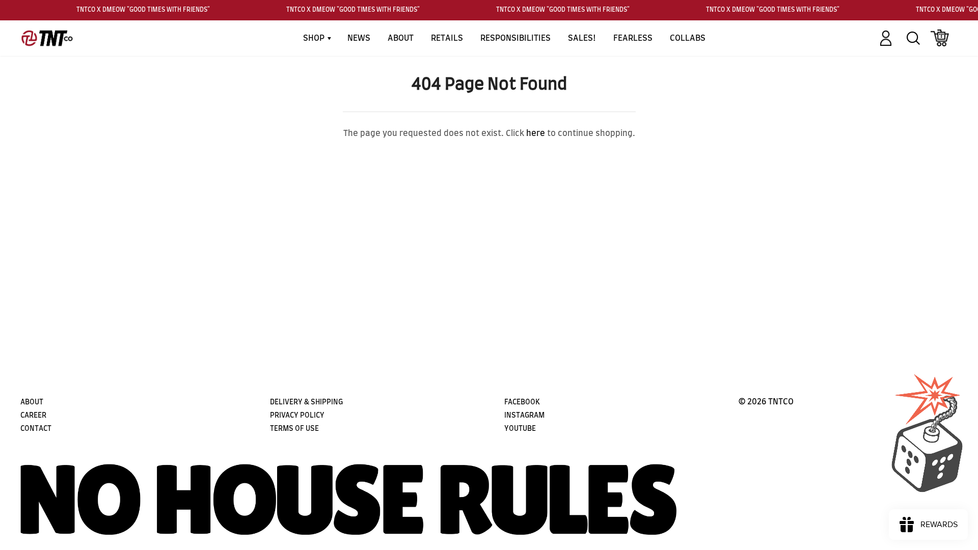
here (535, 133)
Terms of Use (294, 428)
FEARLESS (633, 38)
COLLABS (687, 38)
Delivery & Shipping (306, 402)
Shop (315, 38)
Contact (35, 428)
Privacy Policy (297, 415)
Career (33, 415)
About (401, 38)
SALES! (582, 38)
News (358, 38)
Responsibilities (515, 38)
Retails (447, 38)
